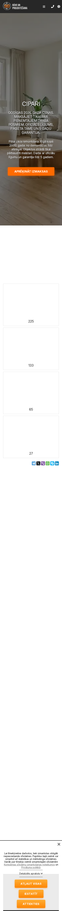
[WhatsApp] (48, 463)
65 (31, 409)
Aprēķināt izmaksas (31, 171)
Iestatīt (31, 893)
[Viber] (43, 463)
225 (31, 321)
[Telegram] (34, 463)
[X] (38, 463)
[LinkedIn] (57, 463)
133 (31, 365)
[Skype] (52, 463)
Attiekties (31, 904)
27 (31, 453)
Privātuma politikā (30, 867)
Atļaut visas (31, 883)
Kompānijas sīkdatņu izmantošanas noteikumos (29, 864)
